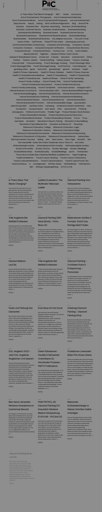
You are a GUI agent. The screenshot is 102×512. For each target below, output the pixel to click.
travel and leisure (19, 164)
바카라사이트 (66, 167)
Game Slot (42, 69)
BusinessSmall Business (39, 39)
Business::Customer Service (28, 30)
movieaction (21, 109)
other (59, 109)
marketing (49, 106)
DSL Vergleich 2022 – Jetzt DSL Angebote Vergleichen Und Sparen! (21, 355)
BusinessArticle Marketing (29, 33)
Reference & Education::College (37, 127)
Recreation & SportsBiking (76, 121)
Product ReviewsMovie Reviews (28, 118)
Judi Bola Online (36, 106)
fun (90, 66)
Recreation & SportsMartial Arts (33, 124)
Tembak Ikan (82, 152)
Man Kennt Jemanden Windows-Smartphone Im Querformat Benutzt (21, 406)
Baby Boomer (20, 23)
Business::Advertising (50, 26)
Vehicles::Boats (54, 164)
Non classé (50, 109)
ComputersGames (23, 51)
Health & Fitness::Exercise (77, 72)
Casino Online (23, 42)
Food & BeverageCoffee (21, 66)
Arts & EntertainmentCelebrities (67, 17)
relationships (83, 136)
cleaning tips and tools (75, 42)
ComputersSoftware (42, 51)
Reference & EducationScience (62, 136)
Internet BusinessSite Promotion (30, 103)
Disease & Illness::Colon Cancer (64, 54)
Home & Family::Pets (52, 81)
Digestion (44, 54)
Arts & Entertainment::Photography (36, 17)
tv (30, 164)
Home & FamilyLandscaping (24, 88)
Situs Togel (70, 139)
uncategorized (39, 164)
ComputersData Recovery (77, 48)
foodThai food (64, 66)
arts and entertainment (80, 20)
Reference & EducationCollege (66, 130)
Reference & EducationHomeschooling (68, 133)
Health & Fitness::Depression (25, 72)
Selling (40, 139)
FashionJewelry (63, 60)
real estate (19, 121)
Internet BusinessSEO (76, 100)
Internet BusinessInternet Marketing (66, 97)
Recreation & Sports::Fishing (49, 121)
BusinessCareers (50, 33)
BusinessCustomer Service (72, 33)
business (20, 26)
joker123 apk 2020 (19, 106)
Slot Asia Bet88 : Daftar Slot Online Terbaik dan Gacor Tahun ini (45, 142)
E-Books (55, 57)
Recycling (78, 124)
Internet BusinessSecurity (53, 100)
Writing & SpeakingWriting (47, 167)
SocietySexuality (42, 152)
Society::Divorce (43, 149)
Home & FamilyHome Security (67, 84)
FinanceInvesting (34, 63)
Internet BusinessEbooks (49, 94)
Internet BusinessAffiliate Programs (77, 91)
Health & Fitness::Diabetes (52, 72)
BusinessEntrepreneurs (26, 36)
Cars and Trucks (82, 39)
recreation (30, 121)
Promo (77, 118)
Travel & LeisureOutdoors (52, 161)
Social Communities (24, 149)
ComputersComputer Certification (49, 48)
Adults (66, 14)
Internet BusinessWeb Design (59, 103)
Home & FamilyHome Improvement (37, 84)
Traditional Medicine (24, 158)
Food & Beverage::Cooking (55, 63)
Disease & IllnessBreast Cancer (23, 57)
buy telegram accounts (62, 39)
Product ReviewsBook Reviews (33, 115)
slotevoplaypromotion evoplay (50, 146)
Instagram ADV (83, 88)
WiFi (31, 167)
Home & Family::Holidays (29, 81)
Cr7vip (70, 51)
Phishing (82, 109)
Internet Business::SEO (49, 91)
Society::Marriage (60, 149)
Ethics (89, 57)
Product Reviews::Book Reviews (76, 112)
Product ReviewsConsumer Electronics (65, 115)
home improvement (66, 88)
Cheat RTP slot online (54, 42)
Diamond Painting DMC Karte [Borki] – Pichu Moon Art (50, 221)
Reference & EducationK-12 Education (29, 136)
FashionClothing (47, 60)
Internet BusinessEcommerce (75, 94)
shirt (47, 139)
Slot (89, 139)
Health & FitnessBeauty (57, 75)
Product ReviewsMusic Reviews (58, 118)
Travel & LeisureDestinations (26, 161)
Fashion (16, 60)
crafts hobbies (81, 51)
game (32, 69)
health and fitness (50, 78)
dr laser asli (44, 57)
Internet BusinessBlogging (25, 94)
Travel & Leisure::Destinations (73, 158)
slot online (79, 142)
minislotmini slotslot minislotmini (70, 106)
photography (18, 112)
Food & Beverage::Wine (80, 63)
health (85, 69)
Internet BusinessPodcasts (27, 100)
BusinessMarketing (77, 36)
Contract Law (59, 51)
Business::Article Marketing (74, 26)
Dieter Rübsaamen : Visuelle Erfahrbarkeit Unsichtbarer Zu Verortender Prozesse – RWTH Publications (49, 358)
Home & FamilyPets (46, 88)
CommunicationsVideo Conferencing (28, 45)
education (65, 57)
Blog (74, 23)
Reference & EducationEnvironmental (33, 133)
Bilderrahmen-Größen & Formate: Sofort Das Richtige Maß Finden (79, 221)
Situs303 (81, 139)
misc (89, 106)
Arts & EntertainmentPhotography (53, 20)
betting (40, 23)
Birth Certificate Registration (57, 23)
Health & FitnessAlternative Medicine (28, 75)
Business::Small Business (54, 30)
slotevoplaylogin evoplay (23, 146)
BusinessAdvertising (77, 30)
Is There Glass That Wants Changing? (37, 14)
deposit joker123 (31, 54)
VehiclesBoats (70, 164)
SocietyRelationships (23, 152)
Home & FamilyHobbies (73, 81)
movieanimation (36, 109)
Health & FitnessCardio (79, 75)
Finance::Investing (81, 60)
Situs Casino (57, 139)
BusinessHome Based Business (53, 36)
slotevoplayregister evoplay (77, 146)
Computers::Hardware (22, 48)
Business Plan (32, 26)
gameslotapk (54, 69)
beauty (31, 23)
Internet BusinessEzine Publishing (34, 97)
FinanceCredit (18, 63)
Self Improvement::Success (23, 139)
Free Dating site (79, 66)
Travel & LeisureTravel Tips (76, 161)
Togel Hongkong (79, 155)
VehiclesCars (84, 164)
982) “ (58, 14)
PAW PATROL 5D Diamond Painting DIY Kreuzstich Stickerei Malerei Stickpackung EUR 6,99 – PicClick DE (50, 409)
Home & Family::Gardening (72, 78)
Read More (11, 207)
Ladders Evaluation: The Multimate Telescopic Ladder (50, 184)
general (66, 69)
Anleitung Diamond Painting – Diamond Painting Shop (77, 312)
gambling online (21, 69)
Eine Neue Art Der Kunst (50, 308)
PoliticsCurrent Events (35, 112)
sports (71, 152)
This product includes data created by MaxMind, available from (43, 155)
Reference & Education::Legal (66, 127)
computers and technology (58, 45)
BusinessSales (19, 39)
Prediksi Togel (54, 112)
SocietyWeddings (59, 152)
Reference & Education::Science (37, 130)
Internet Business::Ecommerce (23, 91)
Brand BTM (83, 23)
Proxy (84, 118)
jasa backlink (80, 103)
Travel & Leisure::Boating (47, 158)
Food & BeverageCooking (45, 66)
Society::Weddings (78, 149)
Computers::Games (81, 45)
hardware (76, 69)
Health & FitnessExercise (29, 78)
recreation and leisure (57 (60, 124)
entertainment (78, 57)
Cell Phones (37, 42)
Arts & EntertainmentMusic (24, 20)
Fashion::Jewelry (30, 60)
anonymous (76, 14)
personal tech (70, 109)
